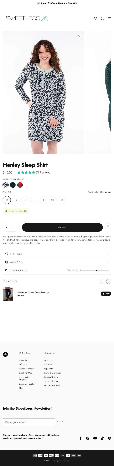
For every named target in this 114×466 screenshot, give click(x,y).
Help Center (48, 368)
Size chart (95, 192)
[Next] (108, 281)
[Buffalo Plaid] (20, 185)
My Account (48, 360)
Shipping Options (51, 377)
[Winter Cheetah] (5, 185)
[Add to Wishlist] (108, 226)
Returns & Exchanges (52, 373)
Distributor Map (25, 373)
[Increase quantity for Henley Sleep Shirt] (17, 227)
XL (43, 200)
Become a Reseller (26, 384)
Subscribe (60, 422)
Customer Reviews (26, 368)
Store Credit (48, 364)
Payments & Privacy (52, 381)
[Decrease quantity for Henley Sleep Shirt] (6, 227)
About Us (23, 360)
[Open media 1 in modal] (79, 36)
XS (7, 200)
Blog (21, 388)
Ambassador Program (24, 378)
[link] (57, 270)
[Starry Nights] (13, 185)
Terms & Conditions (52, 385)
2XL (52, 200)
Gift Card (23, 364)
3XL (61, 200)
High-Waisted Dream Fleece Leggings (33, 292)
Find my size (105, 192)
